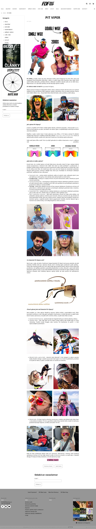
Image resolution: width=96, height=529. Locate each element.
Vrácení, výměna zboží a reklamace (34, 509)
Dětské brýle (32, 419)
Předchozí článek (48, 466)
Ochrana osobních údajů (31, 506)
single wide (59, 135)
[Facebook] (2, 506)
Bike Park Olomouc (54, 492)
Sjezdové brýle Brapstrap (36, 319)
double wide (70, 135)
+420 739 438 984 (5, 503)
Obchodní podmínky (30, 504)
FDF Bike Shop (64, 492)
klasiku (77, 127)
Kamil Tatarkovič (32, 492)
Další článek (58, 466)
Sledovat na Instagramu (84, 523)
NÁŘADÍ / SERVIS (9, 32)
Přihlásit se (6, 115)
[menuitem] (2, 8)
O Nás (26, 515)
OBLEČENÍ (7, 24)
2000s (63, 135)
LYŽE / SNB (7, 35)
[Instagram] (5, 506)
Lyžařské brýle (33, 320)
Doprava (27, 507)
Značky (6, 42)
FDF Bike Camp (42, 492)
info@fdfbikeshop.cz (6, 502)
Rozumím (70, 527)
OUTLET (7, 40)
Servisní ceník (28, 502)
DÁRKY (6, 37)
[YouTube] (9, 506)
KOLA (6, 21)
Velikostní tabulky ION (31, 511)
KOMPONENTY (8, 29)
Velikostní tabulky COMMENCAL (33, 513)
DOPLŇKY (7, 27)
